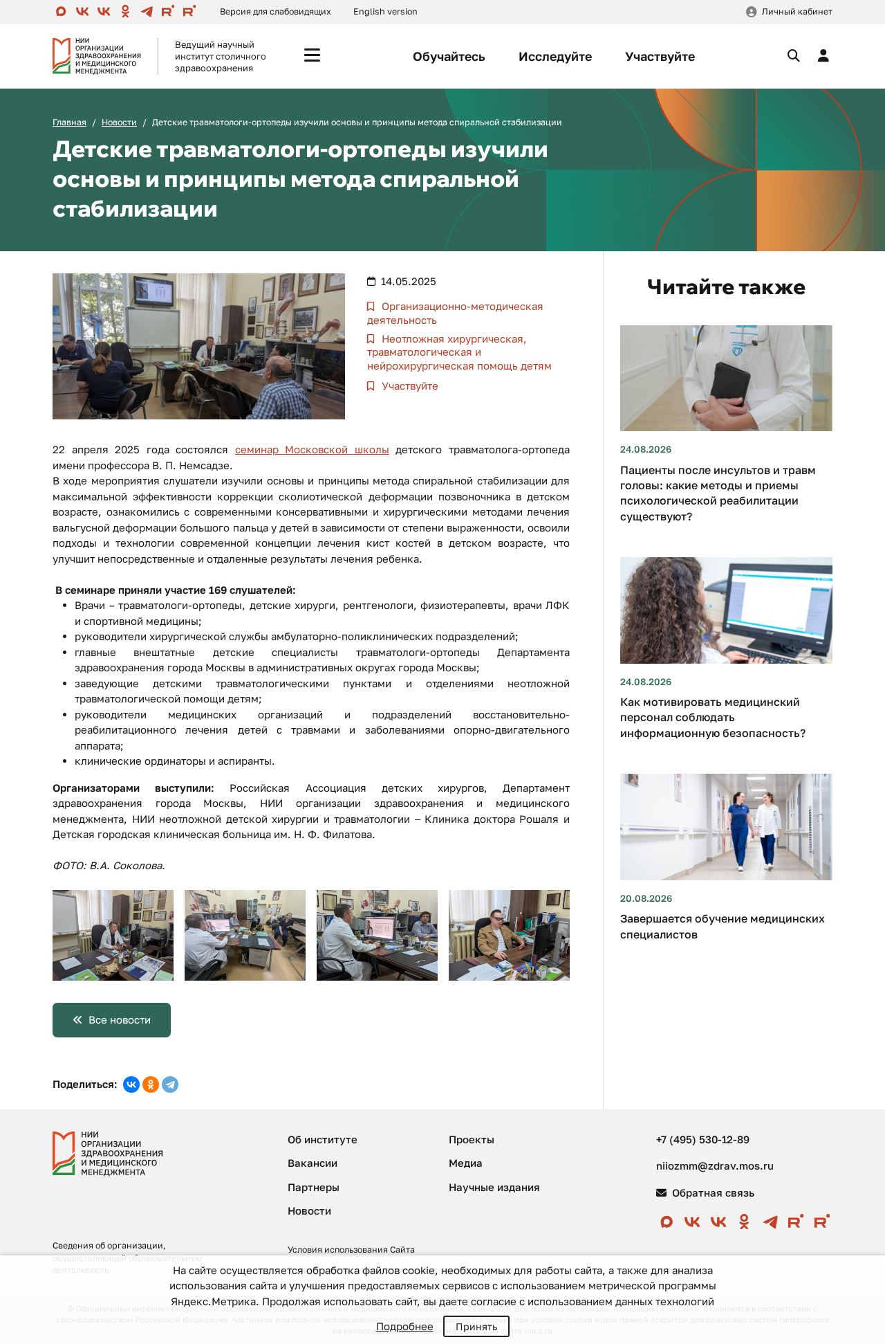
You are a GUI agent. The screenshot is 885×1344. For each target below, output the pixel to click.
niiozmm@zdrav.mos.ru (715, 1165)
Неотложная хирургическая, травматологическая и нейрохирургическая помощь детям (459, 352)
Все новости (119, 1019)
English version (385, 11)
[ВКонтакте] (131, 1084)
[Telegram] (170, 1084)
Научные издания (494, 1187)
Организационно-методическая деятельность (455, 313)
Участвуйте (660, 56)
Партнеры (313, 1187)
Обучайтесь (449, 56)
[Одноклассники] (150, 1084)
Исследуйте (555, 56)
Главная (69, 122)
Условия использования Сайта (351, 1249)
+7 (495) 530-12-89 (702, 1139)
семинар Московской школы (312, 449)
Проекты (471, 1139)
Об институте (322, 1139)
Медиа (466, 1162)
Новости (119, 122)
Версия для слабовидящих (275, 11)
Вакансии (312, 1162)
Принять (476, 1326)
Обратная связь (711, 1192)
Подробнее (405, 1326)
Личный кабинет (797, 11)
